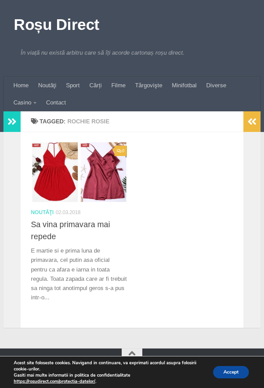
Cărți (95, 85)
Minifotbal (184, 85)
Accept (231, 372)
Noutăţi (47, 85)
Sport (73, 85)
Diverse (216, 85)
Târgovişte (148, 85)
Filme (118, 85)
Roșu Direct (56, 24)
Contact (56, 102)
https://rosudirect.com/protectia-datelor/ (54, 381)
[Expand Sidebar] (12, 121)
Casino (22, 102)
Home (21, 85)
